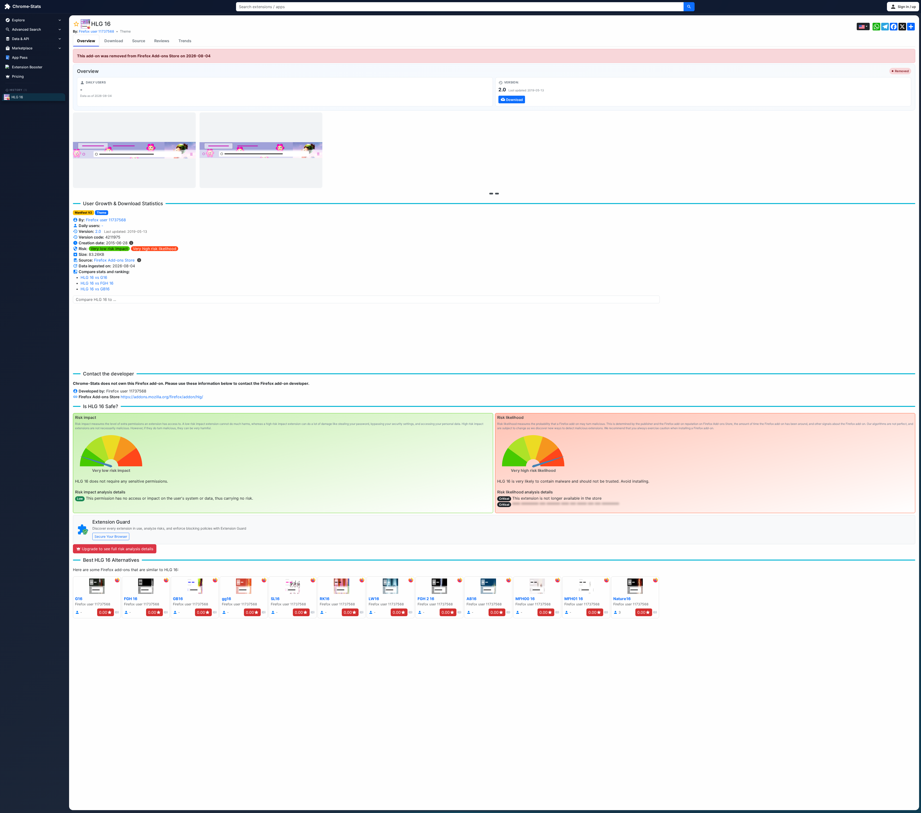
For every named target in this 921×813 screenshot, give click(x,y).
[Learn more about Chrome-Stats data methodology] (139, 260)
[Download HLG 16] (703, 91)
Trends (184, 40)
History (18, 90)
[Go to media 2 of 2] (497, 193)
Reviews (161, 40)
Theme (125, 31)
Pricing (18, 76)
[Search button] (689, 6)
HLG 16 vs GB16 (95, 289)
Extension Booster (27, 67)
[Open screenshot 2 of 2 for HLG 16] (261, 150)
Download (113, 40)
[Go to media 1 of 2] (491, 193)
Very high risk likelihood (154, 248)
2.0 (98, 231)
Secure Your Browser (110, 536)
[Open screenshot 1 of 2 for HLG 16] (134, 150)
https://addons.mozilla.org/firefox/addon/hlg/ (162, 396)
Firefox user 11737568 (96, 31)
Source (138, 40)
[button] (903, 6)
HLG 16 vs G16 (94, 277)
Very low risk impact (109, 248)
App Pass (20, 58)
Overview (86, 40)
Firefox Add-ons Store (114, 260)
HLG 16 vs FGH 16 (97, 283)
